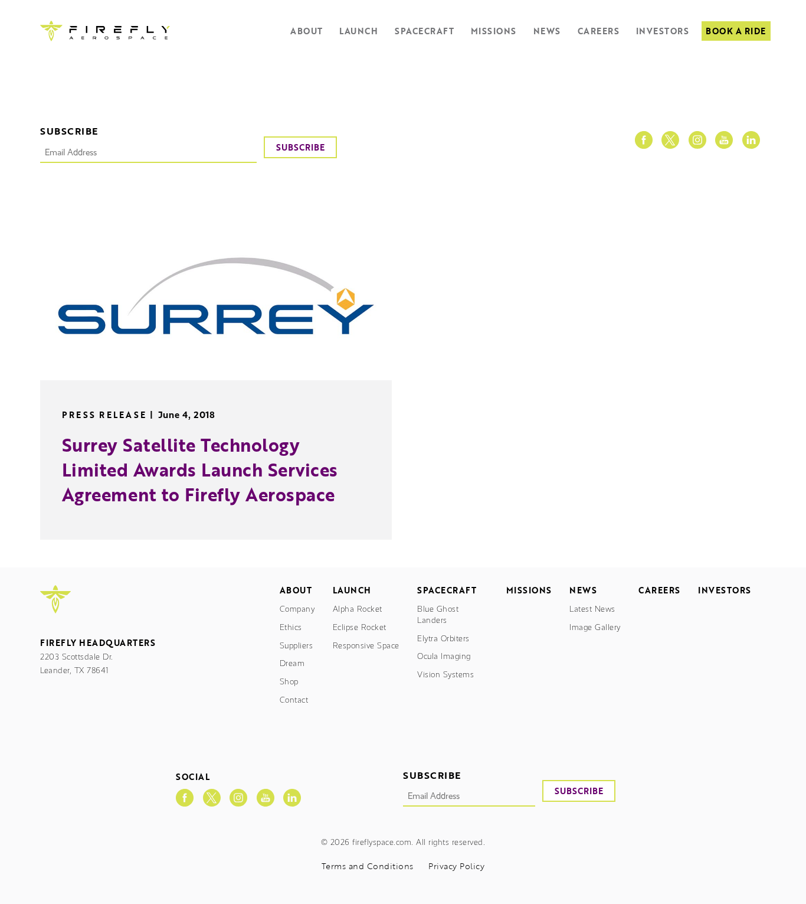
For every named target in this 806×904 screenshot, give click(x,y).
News (547, 31)
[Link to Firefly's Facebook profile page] (644, 140)
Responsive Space (366, 645)
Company (297, 609)
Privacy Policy (456, 866)
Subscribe (300, 147)
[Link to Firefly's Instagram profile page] (697, 140)
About (306, 31)
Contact (294, 700)
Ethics (291, 627)
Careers (599, 31)
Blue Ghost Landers (437, 615)
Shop (289, 681)
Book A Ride (736, 31)
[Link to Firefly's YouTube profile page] (724, 140)
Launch (358, 31)
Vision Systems (445, 674)
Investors (662, 31)
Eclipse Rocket (359, 627)
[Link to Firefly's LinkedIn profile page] (751, 140)
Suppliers (296, 645)
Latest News (592, 609)
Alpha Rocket (357, 609)
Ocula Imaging (444, 656)
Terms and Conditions (368, 866)
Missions (493, 31)
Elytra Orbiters (443, 638)
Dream (292, 663)
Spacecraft (424, 31)
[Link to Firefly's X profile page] (670, 140)
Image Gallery (595, 627)
